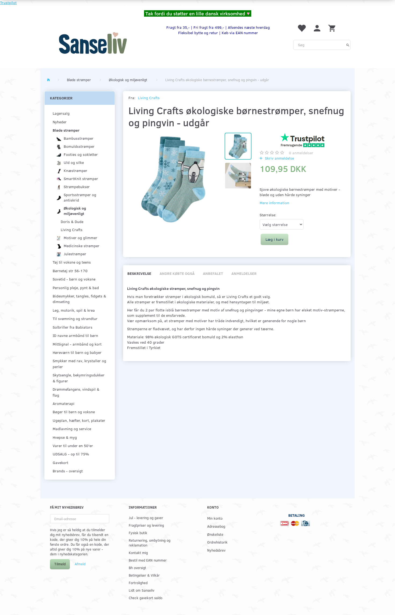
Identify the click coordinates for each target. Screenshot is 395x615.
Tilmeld (60, 564)
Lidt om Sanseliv (141, 590)
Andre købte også (177, 273)
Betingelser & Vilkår (144, 575)
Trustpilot (8, 2)
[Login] (317, 27)
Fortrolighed (138, 582)
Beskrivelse (139, 273)
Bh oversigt (137, 567)
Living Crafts (149, 97)
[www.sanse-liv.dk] (92, 43)
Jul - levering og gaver (146, 517)
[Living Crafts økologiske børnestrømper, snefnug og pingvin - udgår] (174, 178)
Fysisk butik (138, 532)
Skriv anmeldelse (279, 158)
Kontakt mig (138, 552)
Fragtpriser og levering (146, 525)
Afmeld (80, 564)
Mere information (274, 202)
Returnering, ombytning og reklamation (149, 542)
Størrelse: (268, 214)
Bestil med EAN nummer (148, 560)
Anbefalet (213, 273)
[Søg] (347, 45)
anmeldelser (301, 152)
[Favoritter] (301, 27)
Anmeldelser (244, 273)
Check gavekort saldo (145, 597)
